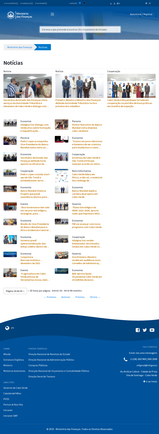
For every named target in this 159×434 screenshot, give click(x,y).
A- (111, 3)
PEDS (6, 398)
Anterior (65, 297)
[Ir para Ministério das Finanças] (20, 15)
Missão (7, 354)
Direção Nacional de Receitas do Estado (49, 354)
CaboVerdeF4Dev (12, 393)
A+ (118, 3)
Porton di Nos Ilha (13, 404)
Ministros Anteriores (14, 370)
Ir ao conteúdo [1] (11, 3)
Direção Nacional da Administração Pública (51, 359)
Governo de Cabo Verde (15, 387)
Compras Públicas (38, 365)
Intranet (8, 410)
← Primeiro (50, 297)
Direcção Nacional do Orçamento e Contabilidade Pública (58, 370)
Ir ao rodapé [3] (41, 3)
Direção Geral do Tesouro (41, 376)
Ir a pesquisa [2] (26, 3)
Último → (95, 297)
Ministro (7, 365)
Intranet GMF (10, 415)
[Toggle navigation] (37, 14)
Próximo (80, 297)
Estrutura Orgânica (13, 359)
